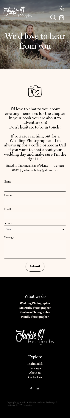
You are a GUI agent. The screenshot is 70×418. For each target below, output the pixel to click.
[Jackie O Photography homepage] (24, 12)
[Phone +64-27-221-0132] (61, 8)
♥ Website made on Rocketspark (42, 402)
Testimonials (35, 363)
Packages (35, 368)
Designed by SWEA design (19, 405)
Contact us (35, 377)
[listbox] (35, 229)
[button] (53, 17)
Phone (8, 195)
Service (8, 223)
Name (7, 181)
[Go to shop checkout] (61, 17)
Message (9, 237)
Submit (35, 266)
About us (35, 372)
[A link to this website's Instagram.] (38, 388)
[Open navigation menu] (53, 8)
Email (7, 209)
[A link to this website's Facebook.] (31, 388)
